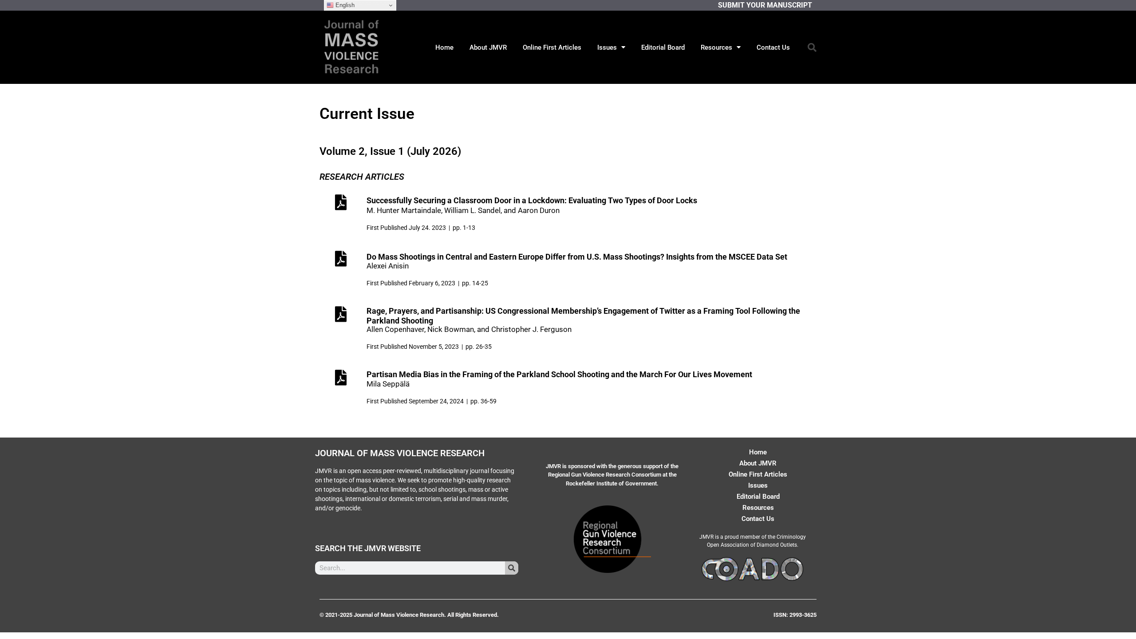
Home (444, 47)
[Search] (511, 568)
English (344, 5)
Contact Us (773, 47)
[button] (812, 47)
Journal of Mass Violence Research (400, 453)
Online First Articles (552, 47)
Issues (607, 47)
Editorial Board (663, 47)
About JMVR (488, 47)
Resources (716, 47)
